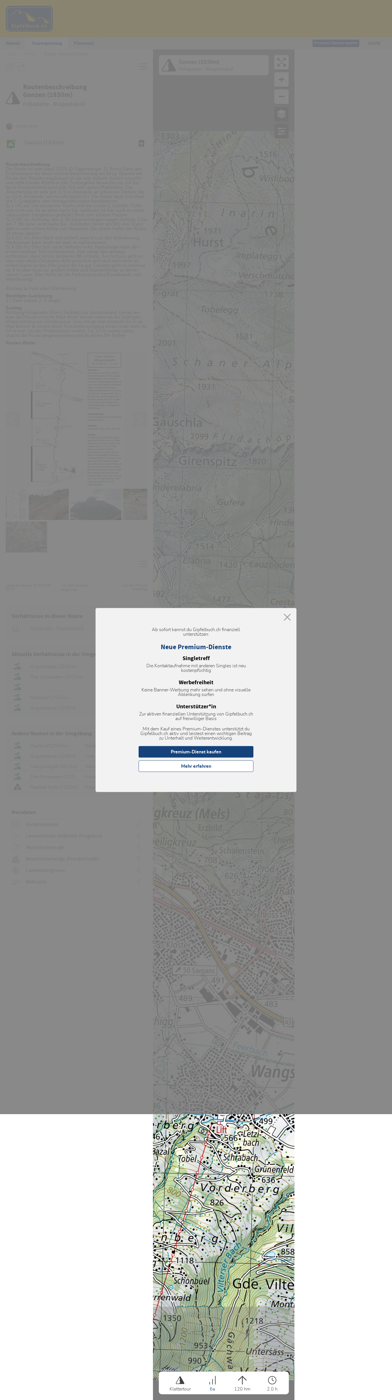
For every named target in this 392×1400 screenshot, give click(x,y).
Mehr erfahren (196, 766)
